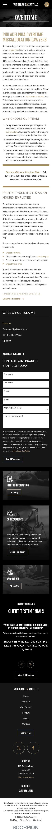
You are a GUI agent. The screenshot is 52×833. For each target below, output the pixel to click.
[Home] (25, 4)
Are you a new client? (13, 408)
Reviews (26, 713)
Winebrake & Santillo (35, 96)
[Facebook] (33, 748)
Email (6, 399)
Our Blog (14, 492)
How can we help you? (13, 416)
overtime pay (43, 256)
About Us (14, 586)
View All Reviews (26, 675)
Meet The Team (17, 552)
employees (14, 50)
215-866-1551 (26, 790)
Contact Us (26, 733)
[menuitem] (26, 323)
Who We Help (26, 707)
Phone (6, 391)
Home (26, 696)
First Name (8, 374)
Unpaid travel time (14, 264)
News (26, 718)
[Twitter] (19, 748)
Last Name (8, 383)
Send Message (13, 459)
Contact (26, 724)
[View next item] (30, 664)
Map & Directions (26, 777)
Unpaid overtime (13, 253)
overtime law (11, 132)
